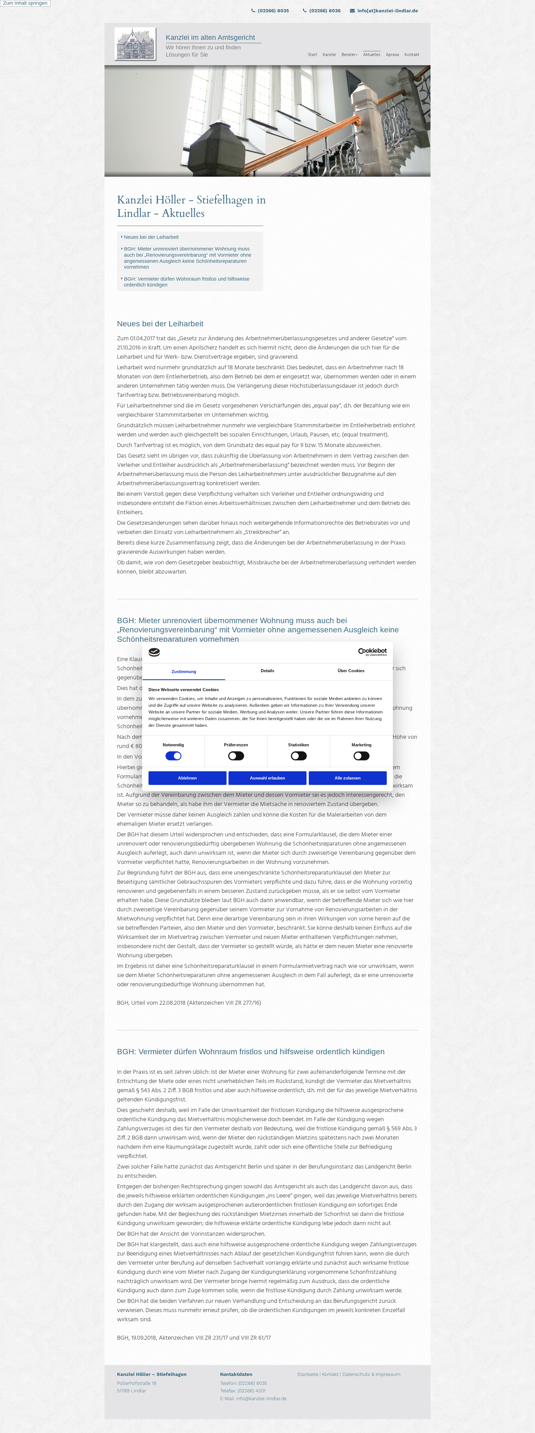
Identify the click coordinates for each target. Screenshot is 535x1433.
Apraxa (392, 55)
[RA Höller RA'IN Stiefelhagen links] (356, 44)
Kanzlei (329, 55)
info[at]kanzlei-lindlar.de (388, 10)
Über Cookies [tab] (351, 670)
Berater (348, 55)
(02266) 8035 (273, 10)
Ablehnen (187, 778)
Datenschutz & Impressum (371, 1374)
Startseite (307, 1374)
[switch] (236, 756)
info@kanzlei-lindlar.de (261, 1398)
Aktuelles (371, 55)
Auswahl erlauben (267, 778)
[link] (349, 44)
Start (312, 55)
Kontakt (412, 55)
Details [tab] (267, 670)
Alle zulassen (348, 778)
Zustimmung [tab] (184, 671)
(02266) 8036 (325, 10)
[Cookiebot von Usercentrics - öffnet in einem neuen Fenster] (362, 652)
